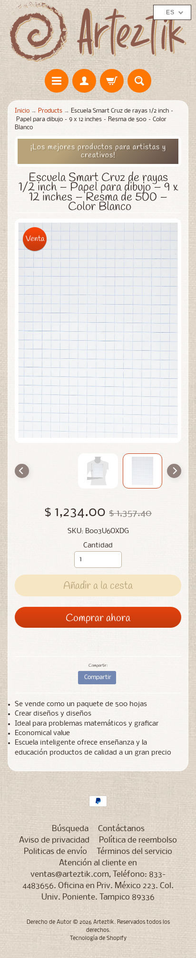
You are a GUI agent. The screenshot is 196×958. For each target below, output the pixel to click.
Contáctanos (121, 828)
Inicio (22, 111)
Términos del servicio (134, 851)
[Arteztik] (98, 32)
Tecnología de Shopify (98, 938)
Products (50, 111)
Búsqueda (70, 828)
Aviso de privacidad (54, 840)
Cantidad (98, 545)
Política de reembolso (138, 840)
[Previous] (22, 471)
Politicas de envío (55, 851)
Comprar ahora (98, 618)
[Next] (174, 471)
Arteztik (103, 922)
